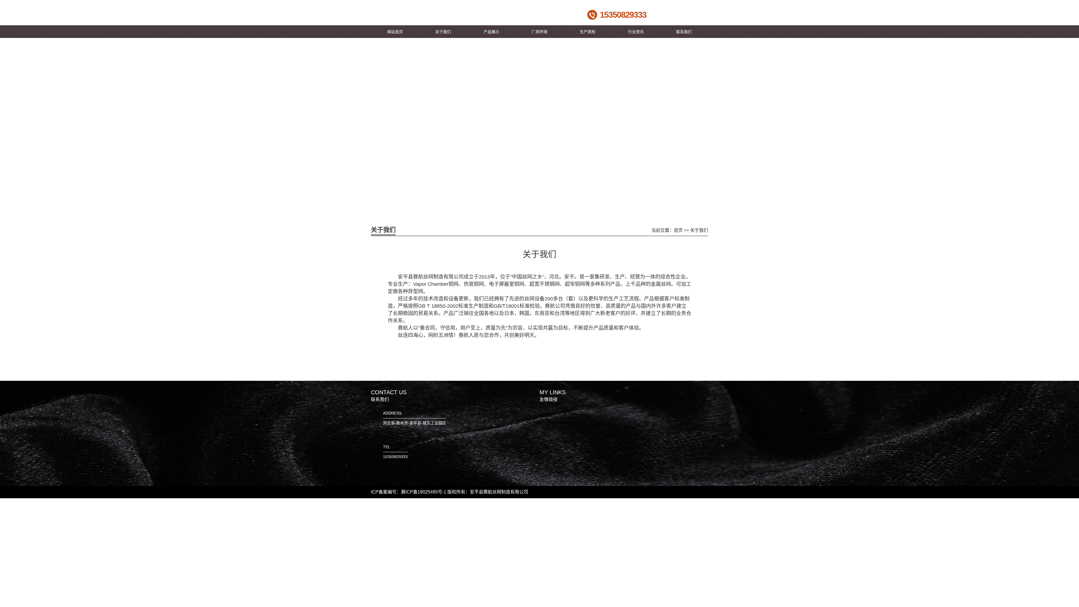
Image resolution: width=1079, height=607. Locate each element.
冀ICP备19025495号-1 (423, 492)
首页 (678, 230)
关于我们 (699, 230)
